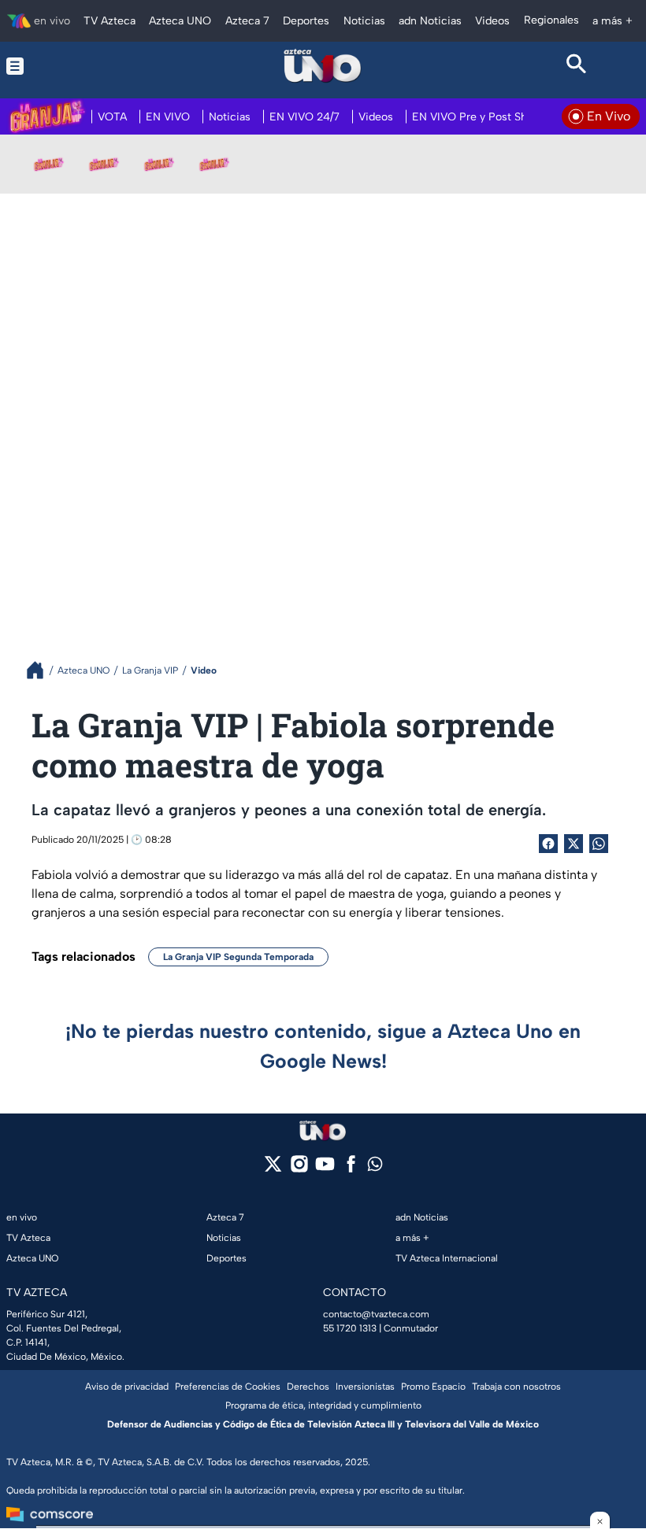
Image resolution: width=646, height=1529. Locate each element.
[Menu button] (69, 66)
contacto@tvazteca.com (376, 1314)
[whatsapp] (375, 1167)
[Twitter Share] (573, 843)
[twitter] (273, 1169)
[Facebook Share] (548, 843)
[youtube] (325, 1169)
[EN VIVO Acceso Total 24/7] (214, 163)
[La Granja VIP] (159, 163)
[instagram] (299, 1169)
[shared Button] (598, 843)
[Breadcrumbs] (41, 670)
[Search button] (576, 66)
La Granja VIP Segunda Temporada (238, 956)
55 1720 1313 (350, 1328)
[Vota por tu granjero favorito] (48, 163)
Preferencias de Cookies (227, 1386)
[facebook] (351, 1169)
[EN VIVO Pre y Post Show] (104, 163)
